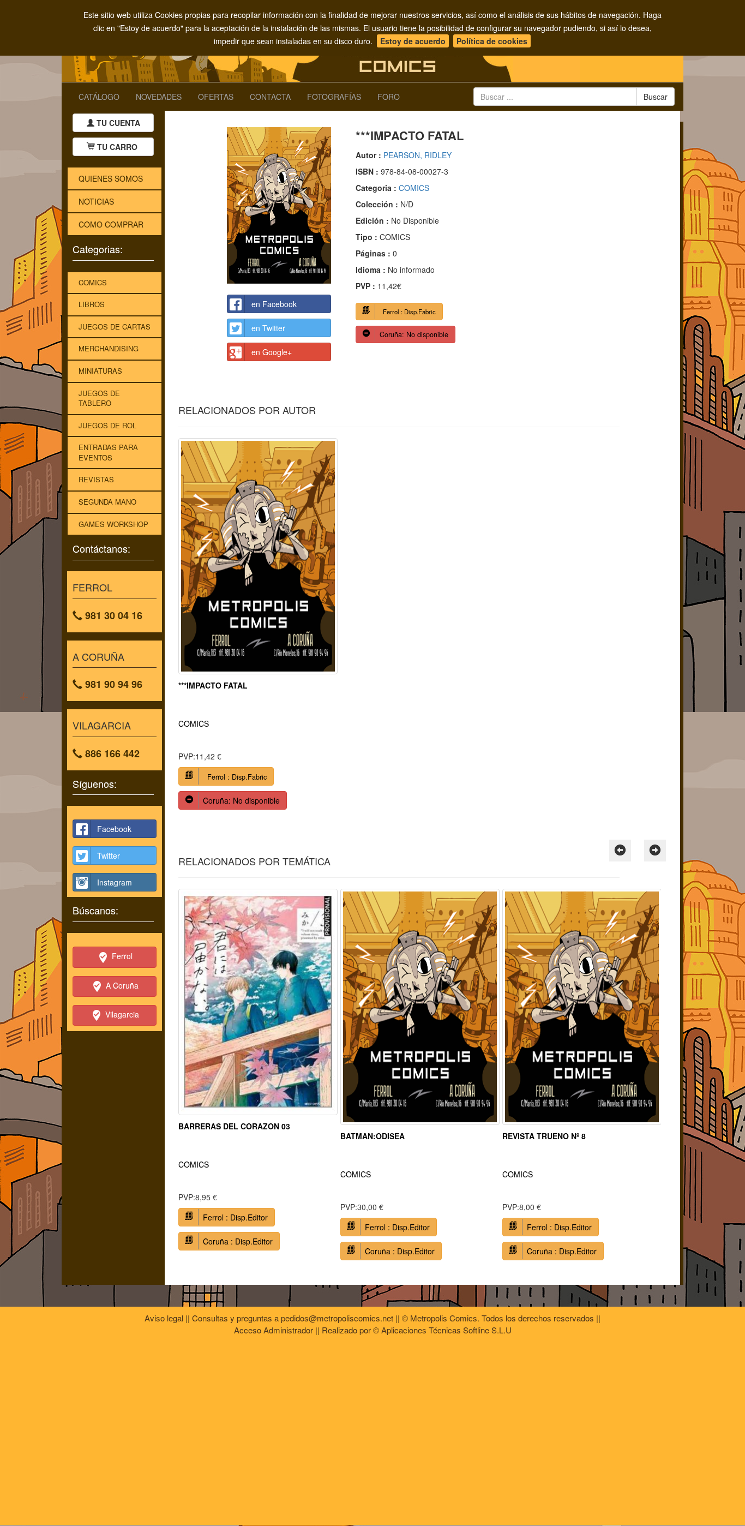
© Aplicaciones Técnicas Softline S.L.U (442, 1330)
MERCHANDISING (109, 348)
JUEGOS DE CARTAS (115, 326)
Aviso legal (164, 1318)
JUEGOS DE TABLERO (99, 398)
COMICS (93, 282)
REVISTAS (96, 479)
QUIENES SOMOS (111, 178)
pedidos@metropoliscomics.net (337, 1318)
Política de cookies (491, 40)
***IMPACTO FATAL (213, 685)
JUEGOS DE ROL (107, 425)
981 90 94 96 (112, 684)
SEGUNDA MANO (107, 501)
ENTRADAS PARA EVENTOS (108, 452)
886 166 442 (111, 753)
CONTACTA (270, 96)
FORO (388, 96)
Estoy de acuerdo (413, 40)
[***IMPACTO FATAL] (279, 205)
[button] (620, 850)
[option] (258, 628)
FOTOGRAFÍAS (334, 96)
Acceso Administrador (273, 1330)
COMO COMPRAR (111, 224)
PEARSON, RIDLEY (417, 154)
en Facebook (274, 303)
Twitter (108, 855)
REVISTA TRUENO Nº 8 (544, 1135)
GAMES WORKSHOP (113, 524)
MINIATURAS (100, 371)
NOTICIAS (96, 201)
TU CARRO (117, 146)
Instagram (114, 882)
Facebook (114, 828)
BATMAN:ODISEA (372, 1135)
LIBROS (92, 304)
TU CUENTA (117, 122)
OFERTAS (215, 96)
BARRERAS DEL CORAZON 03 (234, 1126)
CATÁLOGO (99, 96)
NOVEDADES (159, 96)
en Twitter (268, 327)
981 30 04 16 (112, 615)
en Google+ (271, 351)
